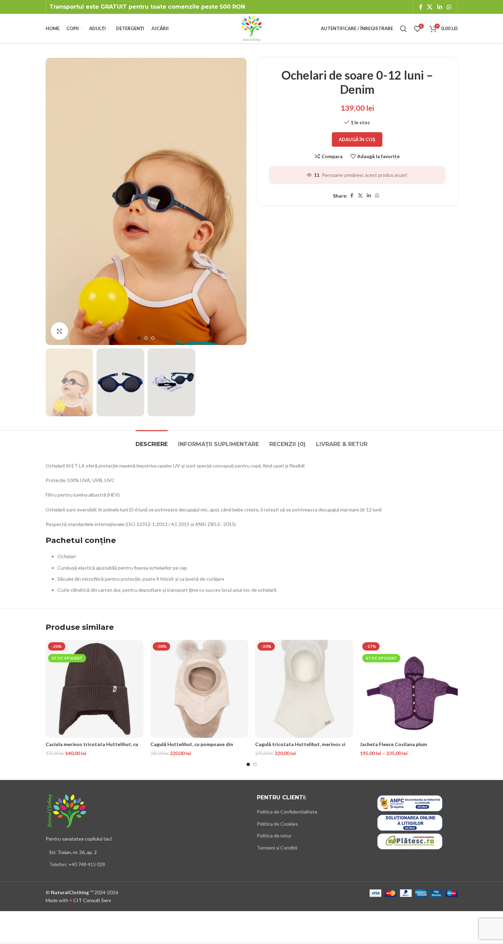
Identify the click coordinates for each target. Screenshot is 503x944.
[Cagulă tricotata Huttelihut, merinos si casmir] (304, 689)
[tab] (152, 440)
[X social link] (430, 7)
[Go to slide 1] (139, 338)
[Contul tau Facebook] (421, 7)
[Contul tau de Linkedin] (439, 7)
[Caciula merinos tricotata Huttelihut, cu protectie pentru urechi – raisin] (94, 689)
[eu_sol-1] (410, 823)
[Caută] (403, 29)
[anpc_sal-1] (410, 803)
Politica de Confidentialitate (287, 812)
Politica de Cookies (277, 824)
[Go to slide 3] (153, 338)
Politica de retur (274, 835)
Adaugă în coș (357, 139)
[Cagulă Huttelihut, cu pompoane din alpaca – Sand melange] (199, 689)
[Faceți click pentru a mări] (59, 330)
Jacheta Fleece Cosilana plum (393, 744)
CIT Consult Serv (92, 900)
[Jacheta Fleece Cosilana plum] (409, 689)
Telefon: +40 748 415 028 (77, 864)
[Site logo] (251, 28)
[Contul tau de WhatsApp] (449, 7)
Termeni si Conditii (277, 848)
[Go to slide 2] (146, 338)
